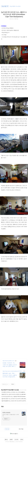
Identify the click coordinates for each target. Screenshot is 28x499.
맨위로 (21, 439)
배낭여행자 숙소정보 (13, 390)
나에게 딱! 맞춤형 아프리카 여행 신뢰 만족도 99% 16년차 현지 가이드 (10, 365)
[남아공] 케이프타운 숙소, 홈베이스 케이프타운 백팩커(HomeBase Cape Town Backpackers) (14, 14)
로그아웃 (16, 439)
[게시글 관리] (8, 384)
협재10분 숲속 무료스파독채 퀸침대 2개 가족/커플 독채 (10, 373)
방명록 (11, 439)
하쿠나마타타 (6, 412)
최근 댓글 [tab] (21, 429)
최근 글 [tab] (7, 429)
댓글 (2, 406)
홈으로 (6, 439)
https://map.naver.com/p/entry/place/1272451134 (13, 371)
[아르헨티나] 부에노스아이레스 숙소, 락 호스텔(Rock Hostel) (15, 392)
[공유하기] (6, 384)
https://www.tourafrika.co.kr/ (8, 360)
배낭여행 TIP (4, 390)
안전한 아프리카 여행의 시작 (10, 363)
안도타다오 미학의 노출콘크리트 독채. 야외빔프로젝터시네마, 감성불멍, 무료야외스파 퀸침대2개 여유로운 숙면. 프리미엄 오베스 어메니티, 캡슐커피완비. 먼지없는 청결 (10, 376)
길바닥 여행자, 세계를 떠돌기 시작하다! (11, 415)
